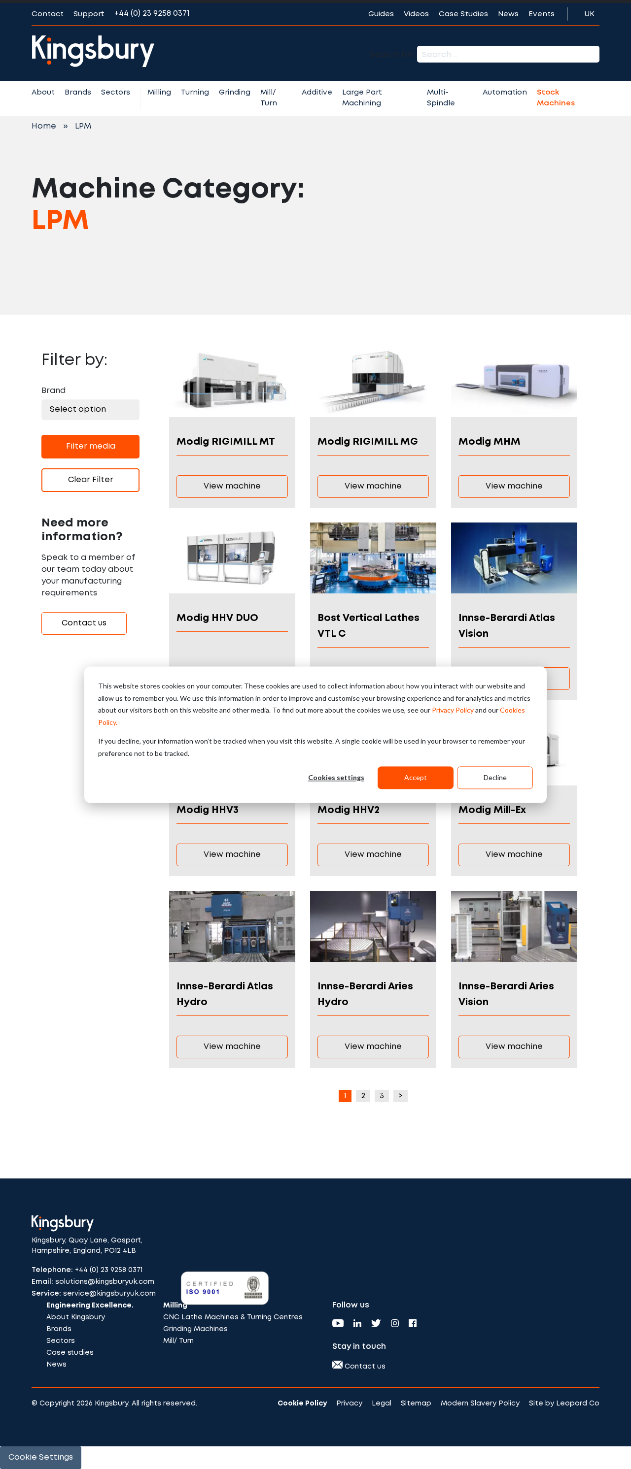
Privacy (349, 1403)
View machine (232, 486)
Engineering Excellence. (90, 1305)
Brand (53, 390)
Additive (317, 92)
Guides (381, 14)
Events (541, 14)
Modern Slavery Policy (480, 1403)
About (43, 92)
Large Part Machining (362, 98)
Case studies (70, 1353)
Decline (495, 777)
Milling (159, 92)
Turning (195, 92)
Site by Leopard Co (564, 1403)
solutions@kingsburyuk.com (104, 1282)
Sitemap (416, 1403)
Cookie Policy (302, 1403)
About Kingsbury (75, 1317)
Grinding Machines (195, 1329)
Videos (416, 14)
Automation (505, 92)
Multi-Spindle (441, 98)
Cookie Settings (40, 1457)
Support (89, 14)
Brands (78, 92)
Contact (48, 14)
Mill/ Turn (268, 98)
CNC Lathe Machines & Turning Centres (233, 1317)
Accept (415, 777)
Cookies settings (336, 777)
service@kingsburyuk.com (109, 1294)
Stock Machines (556, 98)
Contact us (84, 623)
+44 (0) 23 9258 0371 (152, 13)
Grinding (234, 92)
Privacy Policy (453, 710)
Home (44, 126)
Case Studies (463, 14)
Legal (381, 1403)
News (508, 14)
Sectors (115, 92)
